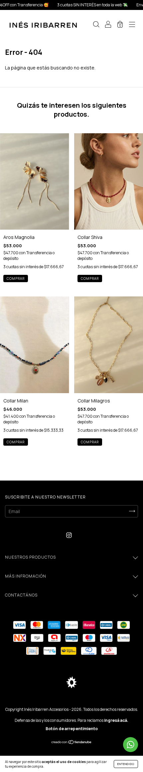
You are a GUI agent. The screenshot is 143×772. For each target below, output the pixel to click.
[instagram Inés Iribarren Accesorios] (69, 535)
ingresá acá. (116, 720)
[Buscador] (96, 25)
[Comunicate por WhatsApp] (130, 744)
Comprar (16, 442)
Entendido (125, 764)
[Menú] (132, 25)
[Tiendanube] (71, 742)
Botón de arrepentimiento (72, 728)
